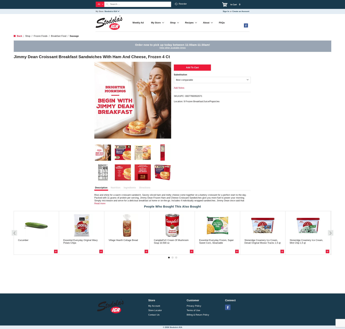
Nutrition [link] (115, 187)
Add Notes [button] (179, 88)
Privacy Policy (194, 306)
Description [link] (101, 187)
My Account (154, 306)
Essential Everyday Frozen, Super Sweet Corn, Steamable (216, 241)
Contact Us (154, 315)
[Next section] (330, 233)
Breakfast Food (58, 36)
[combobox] (100, 4)
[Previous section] (14, 233)
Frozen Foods (41, 36)
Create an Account (240, 11)
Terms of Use (193, 310)
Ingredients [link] (130, 187)
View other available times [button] (172, 47)
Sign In (226, 11)
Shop (27, 36)
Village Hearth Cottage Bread (123, 240)
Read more (99, 203)
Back (19, 36)
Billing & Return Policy (198, 315)
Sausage (74, 36)
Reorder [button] (183, 4)
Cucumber (23, 240)
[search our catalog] (107, 4)
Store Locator (155, 310)
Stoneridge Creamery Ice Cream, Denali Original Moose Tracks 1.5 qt (262, 241)
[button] (111, 11)
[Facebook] (246, 26)
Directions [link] (144, 187)
